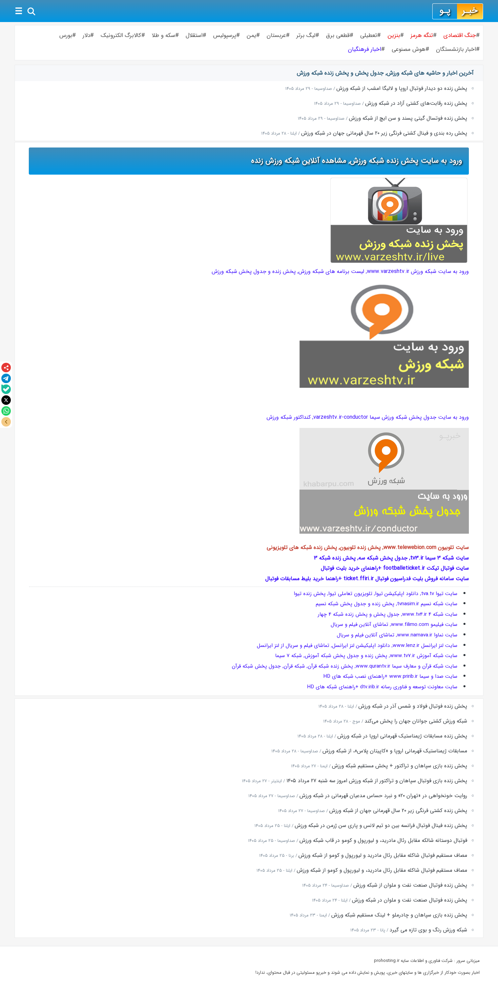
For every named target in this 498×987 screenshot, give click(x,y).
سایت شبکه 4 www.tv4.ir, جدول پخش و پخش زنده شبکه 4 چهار (387, 614)
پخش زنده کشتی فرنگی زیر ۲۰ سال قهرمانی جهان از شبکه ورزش (398, 811)
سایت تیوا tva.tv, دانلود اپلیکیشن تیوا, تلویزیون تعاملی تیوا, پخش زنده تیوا (375, 594)
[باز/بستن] (6, 421)
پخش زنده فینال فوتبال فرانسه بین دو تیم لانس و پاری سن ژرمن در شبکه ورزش (381, 826)
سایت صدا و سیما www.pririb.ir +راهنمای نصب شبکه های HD (390, 676)
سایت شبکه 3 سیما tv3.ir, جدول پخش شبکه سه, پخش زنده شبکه (393, 558)
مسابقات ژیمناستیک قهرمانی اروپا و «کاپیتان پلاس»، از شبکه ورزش (395, 751)
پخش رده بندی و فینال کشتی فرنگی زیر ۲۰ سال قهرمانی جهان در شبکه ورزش (384, 133)
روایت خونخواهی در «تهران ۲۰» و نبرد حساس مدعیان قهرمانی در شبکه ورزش (383, 796)
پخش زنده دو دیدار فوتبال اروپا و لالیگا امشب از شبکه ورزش (401, 88)
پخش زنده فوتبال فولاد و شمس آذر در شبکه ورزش (412, 706)
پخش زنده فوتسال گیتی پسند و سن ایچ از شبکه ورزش (408, 118)
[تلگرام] (6, 378)
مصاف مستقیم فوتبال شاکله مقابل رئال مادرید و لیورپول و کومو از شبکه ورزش (382, 855)
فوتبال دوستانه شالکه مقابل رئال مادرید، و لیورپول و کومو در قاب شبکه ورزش (383, 840)
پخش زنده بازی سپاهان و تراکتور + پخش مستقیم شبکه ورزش (399, 766)
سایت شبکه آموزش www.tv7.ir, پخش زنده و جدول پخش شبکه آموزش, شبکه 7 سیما (366, 656)
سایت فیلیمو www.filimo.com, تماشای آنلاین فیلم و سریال (394, 624)
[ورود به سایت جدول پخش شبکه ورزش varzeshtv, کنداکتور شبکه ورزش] (384, 532)
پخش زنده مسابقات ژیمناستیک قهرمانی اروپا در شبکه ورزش (402, 736)
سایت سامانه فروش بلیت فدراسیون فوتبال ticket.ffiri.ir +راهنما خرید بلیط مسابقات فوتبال (367, 578)
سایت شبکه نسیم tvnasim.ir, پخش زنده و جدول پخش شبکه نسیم (386, 604)
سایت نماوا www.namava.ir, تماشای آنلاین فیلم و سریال (397, 635)
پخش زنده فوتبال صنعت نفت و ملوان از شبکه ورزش (410, 885)
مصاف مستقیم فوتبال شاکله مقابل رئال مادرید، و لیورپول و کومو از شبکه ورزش (382, 870)
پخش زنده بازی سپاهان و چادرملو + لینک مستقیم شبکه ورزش (399, 915)
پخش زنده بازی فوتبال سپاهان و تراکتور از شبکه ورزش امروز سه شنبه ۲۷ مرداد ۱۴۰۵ (376, 781)
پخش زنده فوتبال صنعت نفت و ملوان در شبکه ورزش (409, 900)
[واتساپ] (6, 411)
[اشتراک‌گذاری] (6, 367)
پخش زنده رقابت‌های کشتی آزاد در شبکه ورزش (416, 103)
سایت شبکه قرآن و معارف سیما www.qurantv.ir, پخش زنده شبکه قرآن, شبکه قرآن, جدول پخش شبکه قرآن (344, 666)
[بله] (6, 389)
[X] (6, 400)
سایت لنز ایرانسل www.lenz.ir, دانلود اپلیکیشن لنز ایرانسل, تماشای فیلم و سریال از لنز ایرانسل (357, 645)
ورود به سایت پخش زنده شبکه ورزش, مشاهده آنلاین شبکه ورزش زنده (356, 160)
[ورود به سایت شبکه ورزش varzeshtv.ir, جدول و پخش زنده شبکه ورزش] (384, 386)
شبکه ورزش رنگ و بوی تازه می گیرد (428, 930)
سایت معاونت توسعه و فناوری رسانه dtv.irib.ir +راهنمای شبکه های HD (382, 687)
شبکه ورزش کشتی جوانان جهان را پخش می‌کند (416, 721)
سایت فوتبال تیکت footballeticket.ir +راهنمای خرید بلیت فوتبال (395, 568)
